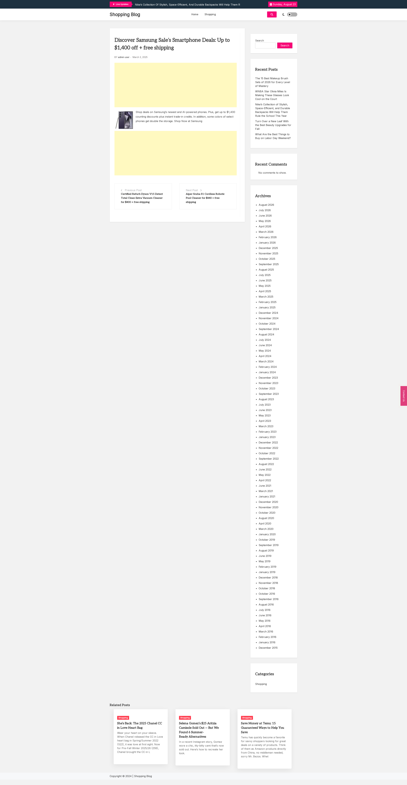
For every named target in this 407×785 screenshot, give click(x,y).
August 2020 (266, 518)
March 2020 (266, 528)
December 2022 (268, 442)
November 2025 (268, 253)
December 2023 (268, 377)
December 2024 (268, 312)
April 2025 (265, 291)
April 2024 (265, 356)
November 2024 (269, 318)
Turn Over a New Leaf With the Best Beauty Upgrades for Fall (273, 125)
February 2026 (268, 237)
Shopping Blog (125, 14)
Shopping (210, 14)
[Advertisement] (175, 85)
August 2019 (266, 550)
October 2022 (267, 453)
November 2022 (268, 447)
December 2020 (268, 501)
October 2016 (267, 593)
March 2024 (266, 361)
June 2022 (265, 469)
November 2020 (268, 507)
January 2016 (267, 642)
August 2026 (266, 204)
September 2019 (269, 545)
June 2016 (265, 615)
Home (194, 14)
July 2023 (265, 404)
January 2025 (267, 307)
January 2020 (267, 534)
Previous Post (133, 190)
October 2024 (267, 323)
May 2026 (265, 221)
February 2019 (267, 566)
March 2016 (266, 631)
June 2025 (265, 280)
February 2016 (267, 637)
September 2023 (269, 393)
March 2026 (266, 231)
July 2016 (264, 610)
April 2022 (265, 480)
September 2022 (269, 458)
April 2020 (265, 523)
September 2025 (269, 264)
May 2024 (265, 350)
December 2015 (268, 647)
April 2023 (265, 420)
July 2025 (265, 275)
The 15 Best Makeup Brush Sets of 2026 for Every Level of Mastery (272, 82)
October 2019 (267, 539)
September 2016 (269, 599)
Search (259, 40)
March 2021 (266, 491)
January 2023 (267, 437)
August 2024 (266, 334)
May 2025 (265, 285)
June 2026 (265, 215)
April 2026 (265, 226)
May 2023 (265, 415)
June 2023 (265, 410)
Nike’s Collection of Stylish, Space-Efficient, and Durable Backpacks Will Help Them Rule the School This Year (203, 4)
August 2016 (266, 604)
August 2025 (266, 269)
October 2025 (267, 258)
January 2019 (267, 572)
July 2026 (265, 210)
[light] (287, 14)
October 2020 (267, 512)
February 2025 (267, 302)
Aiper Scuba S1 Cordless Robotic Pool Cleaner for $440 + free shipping (205, 198)
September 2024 (269, 329)
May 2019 (264, 561)
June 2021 (265, 485)
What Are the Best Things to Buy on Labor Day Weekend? (273, 136)
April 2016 (265, 626)
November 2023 (268, 383)
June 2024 (265, 345)
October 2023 (267, 388)
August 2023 (266, 399)
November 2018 (268, 583)
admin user (123, 57)
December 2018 (268, 577)
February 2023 (267, 431)
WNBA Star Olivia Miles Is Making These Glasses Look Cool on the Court (272, 95)
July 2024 (265, 339)
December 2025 (268, 248)
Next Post (192, 190)
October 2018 (267, 588)
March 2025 (266, 296)
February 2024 (268, 366)
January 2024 (267, 372)
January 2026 (267, 242)
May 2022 (265, 474)
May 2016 (264, 620)
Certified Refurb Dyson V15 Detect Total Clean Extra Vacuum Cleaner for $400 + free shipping (142, 198)
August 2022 (266, 464)
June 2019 (265, 555)
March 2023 (266, 426)
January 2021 (267, 496)
